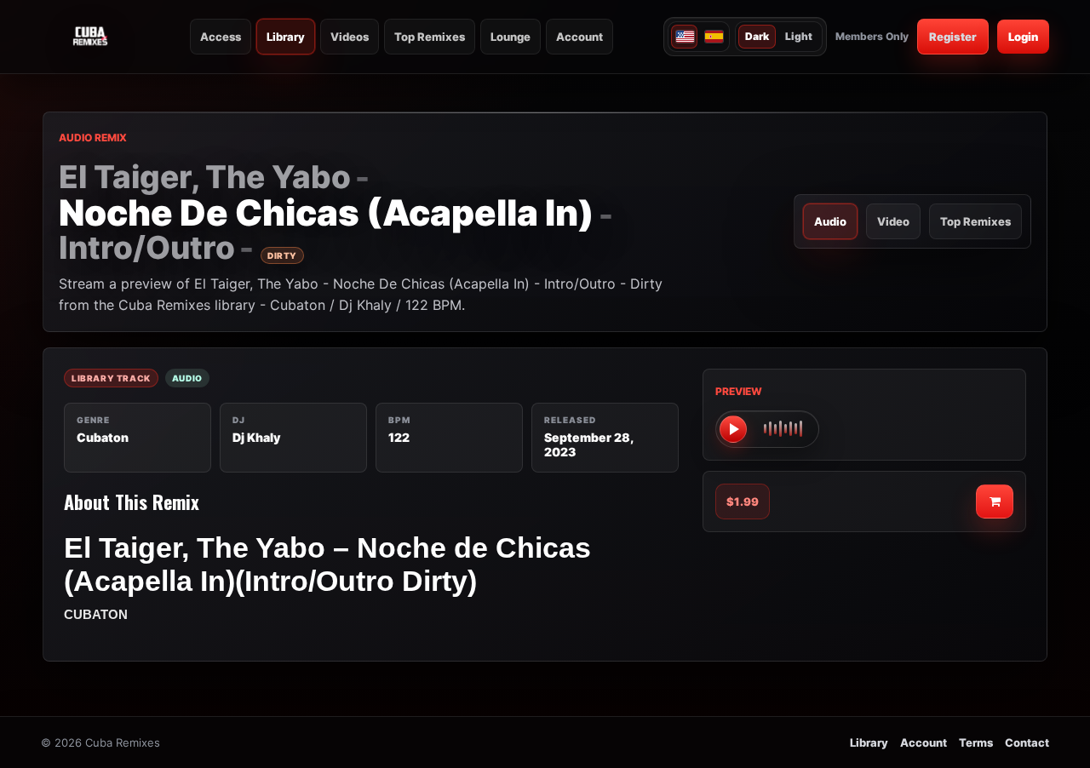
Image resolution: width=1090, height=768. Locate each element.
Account (579, 36)
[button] (767, 429)
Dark (757, 36)
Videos (349, 36)
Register (953, 36)
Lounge (510, 36)
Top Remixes (429, 36)
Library (286, 36)
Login (1023, 36)
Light (798, 36)
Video (893, 221)
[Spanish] (713, 37)
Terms (976, 742)
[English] (684, 37)
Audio (830, 221)
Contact (1027, 742)
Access (220, 36)
